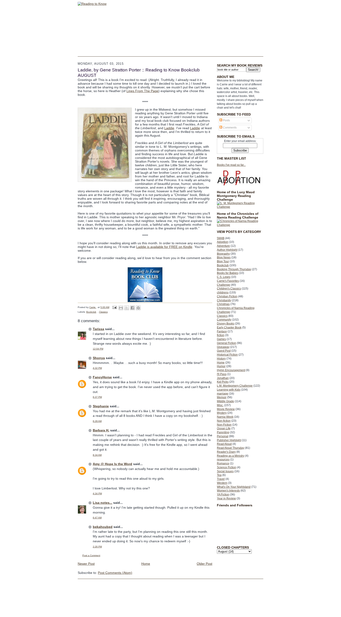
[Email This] (121, 307)
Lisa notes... (102, 503)
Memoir (221, 397)
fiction (220, 335)
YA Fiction (223, 494)
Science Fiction (226, 467)
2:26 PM (97, 546)
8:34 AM (97, 455)
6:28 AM (97, 421)
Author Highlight (227, 249)
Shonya (99, 358)
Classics (222, 316)
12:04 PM (98, 348)
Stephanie (101, 406)
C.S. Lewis (223, 277)
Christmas (223, 304)
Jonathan (223, 378)
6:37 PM (97, 397)
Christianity (224, 300)
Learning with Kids (228, 389)
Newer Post (86, 564)
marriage (222, 393)
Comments (229, 127)
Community (224, 319)
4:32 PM (97, 368)
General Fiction (226, 343)
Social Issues (225, 471)
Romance (223, 463)
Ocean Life (224, 428)
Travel (221, 479)
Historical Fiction (227, 354)
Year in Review (226, 498)
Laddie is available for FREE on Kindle (164, 247)
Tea (219, 475)
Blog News (224, 257)
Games (221, 339)
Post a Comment (91, 555)
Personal (222, 436)
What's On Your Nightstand (234, 486)
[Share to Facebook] (132, 307)
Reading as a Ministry (230, 455)
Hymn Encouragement (231, 370)
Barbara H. (101, 430)
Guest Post (224, 350)
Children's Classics (229, 288)
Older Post (204, 564)
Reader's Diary (226, 451)
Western (222, 483)
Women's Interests (228, 490)
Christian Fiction (227, 296)
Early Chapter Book (229, 327)
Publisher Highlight (229, 440)
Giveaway (223, 347)
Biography (223, 253)
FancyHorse (102, 377)
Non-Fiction (224, 424)
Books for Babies (227, 273)
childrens (222, 292)
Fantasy (222, 331)
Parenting (223, 432)
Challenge (223, 284)
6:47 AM (97, 517)
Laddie (169, 128)
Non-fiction (224, 420)
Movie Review (226, 409)
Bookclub (223, 265)
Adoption (222, 242)
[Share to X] (126, 307)
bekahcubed (103, 527)
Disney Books (225, 323)
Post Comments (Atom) (115, 573)
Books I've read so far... (231, 165)
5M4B (220, 238)
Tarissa (98, 329)
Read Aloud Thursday (230, 448)
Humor (221, 366)
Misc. (220, 405)
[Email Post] (114, 307)
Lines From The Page (142, 91)
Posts (226, 120)
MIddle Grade (225, 401)
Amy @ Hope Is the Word (112, 464)
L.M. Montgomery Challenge (235, 385)
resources (223, 459)
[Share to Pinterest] (138, 307)
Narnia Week (225, 416)
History (221, 358)
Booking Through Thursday (234, 269)
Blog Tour (223, 261)
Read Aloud (224, 444)
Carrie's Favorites (228, 281)
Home (221, 362)
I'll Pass (221, 374)
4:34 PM (97, 493)
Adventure (223, 245)
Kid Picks (222, 381)
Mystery (222, 413)
